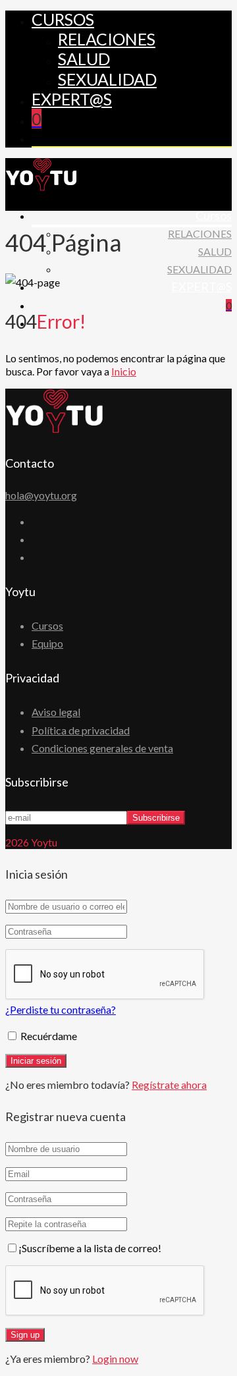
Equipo (47, 643)
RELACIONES (106, 39)
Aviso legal (56, 711)
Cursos (63, 19)
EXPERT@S (72, 99)
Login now (115, 1358)
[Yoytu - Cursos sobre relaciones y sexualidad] (41, 186)
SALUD (84, 59)
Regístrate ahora (169, 1084)
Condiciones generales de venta (102, 748)
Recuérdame (47, 1036)
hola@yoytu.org (41, 495)
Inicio (123, 371)
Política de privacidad (81, 730)
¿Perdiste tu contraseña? (60, 1009)
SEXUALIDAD (107, 79)
